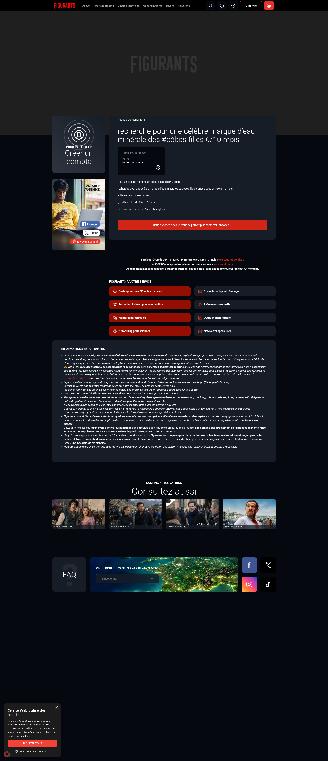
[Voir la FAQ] (233, 5)
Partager (92, 224)
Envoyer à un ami (87, 241)
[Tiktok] (268, 584)
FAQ (69, 574)
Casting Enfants (152, 5)
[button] (32, 751)
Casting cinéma (104, 5)
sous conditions (223, 264)
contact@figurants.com (77, 378)
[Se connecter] (269, 5)
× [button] (56, 707)
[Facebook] (249, 565)
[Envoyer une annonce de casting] (222, 5)
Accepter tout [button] (32, 743)
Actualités (184, 5)
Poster (94, 232)
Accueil (86, 5)
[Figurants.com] (64, 5)
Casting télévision (129, 5)
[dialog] (32, 730)
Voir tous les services (231, 259)
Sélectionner (109, 578)
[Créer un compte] (78, 144)
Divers (170, 5)
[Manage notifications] (7, 754)
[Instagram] (249, 584)
